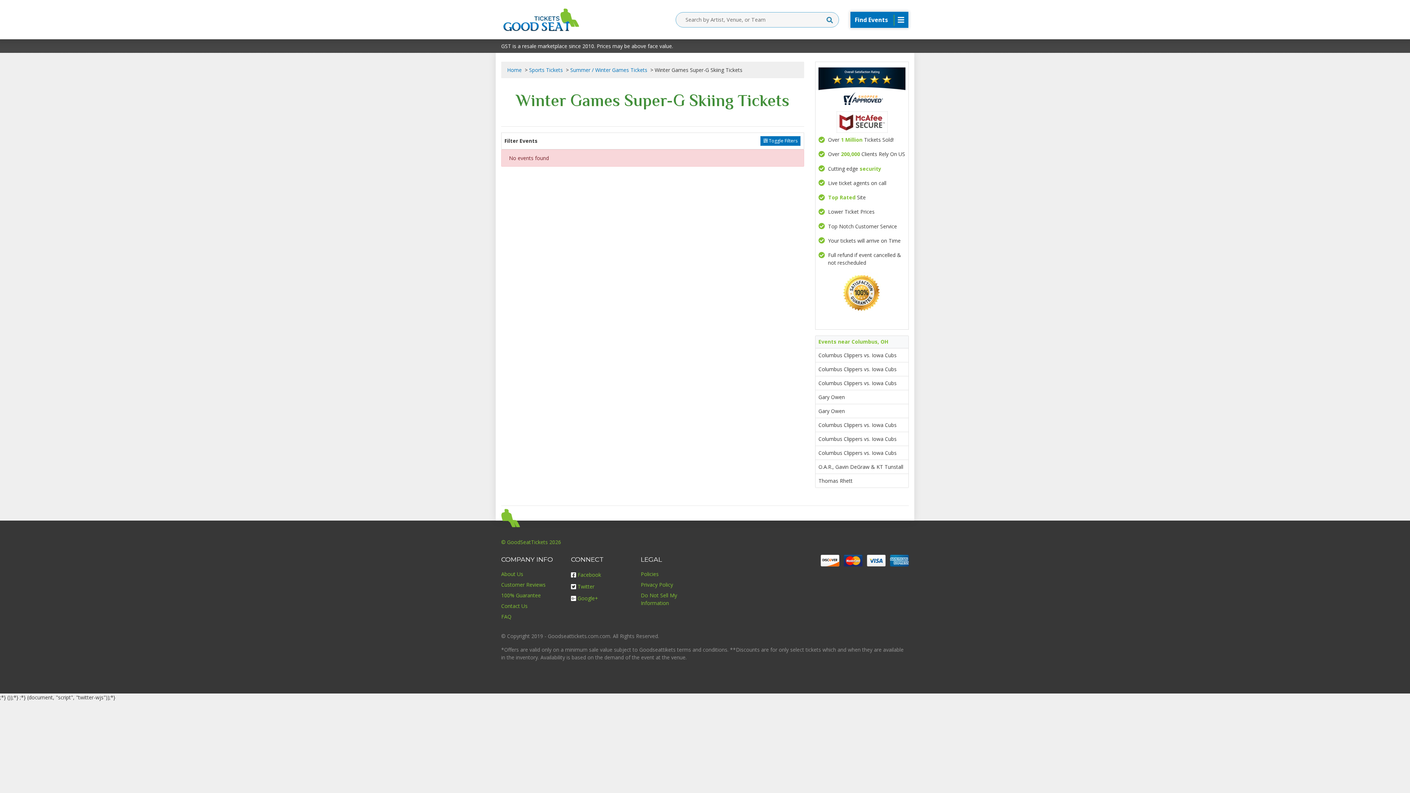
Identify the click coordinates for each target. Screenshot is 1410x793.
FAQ (506, 616)
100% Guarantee (521, 595)
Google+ (588, 598)
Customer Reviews (523, 584)
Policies (650, 574)
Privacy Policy (657, 584)
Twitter (586, 586)
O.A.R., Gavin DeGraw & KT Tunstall (860, 466)
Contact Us (514, 605)
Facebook (589, 574)
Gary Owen (831, 397)
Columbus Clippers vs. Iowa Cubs (857, 355)
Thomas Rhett (835, 480)
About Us (512, 574)
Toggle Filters (783, 141)
